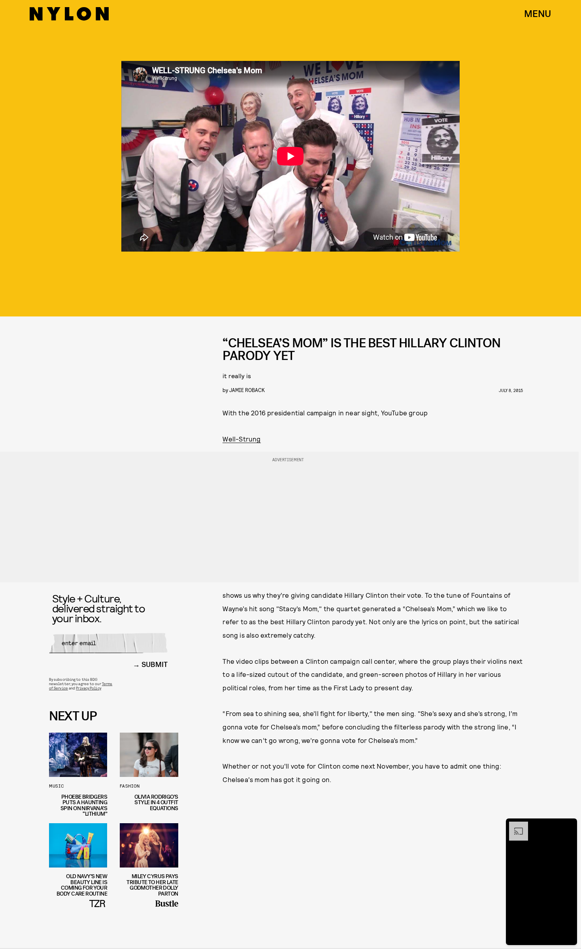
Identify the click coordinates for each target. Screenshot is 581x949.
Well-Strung (241, 439)
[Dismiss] (568, 825)
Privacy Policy (88, 688)
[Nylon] (69, 14)
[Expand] (514, 825)
